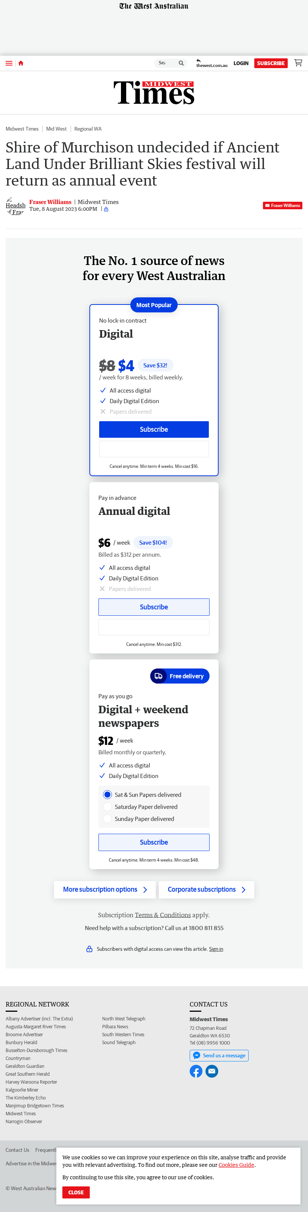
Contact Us (17, 1150)
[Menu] (9, 63)
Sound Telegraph (119, 1042)
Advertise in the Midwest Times (40, 1163)
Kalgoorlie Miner (22, 1090)
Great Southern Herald (28, 1074)
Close (76, 1192)
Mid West (56, 129)
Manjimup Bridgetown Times (35, 1105)
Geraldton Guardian (25, 1066)
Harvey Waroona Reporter (31, 1082)
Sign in (216, 949)
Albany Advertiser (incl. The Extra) (39, 1019)
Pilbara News (115, 1026)
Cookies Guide (236, 1165)
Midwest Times (22, 129)
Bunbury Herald (21, 1042)
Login (241, 63)
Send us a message (224, 1055)
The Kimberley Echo (26, 1098)
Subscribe (271, 63)
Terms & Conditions (163, 915)
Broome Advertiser (24, 1034)
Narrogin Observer (24, 1121)
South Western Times (123, 1034)
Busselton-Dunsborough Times (36, 1050)
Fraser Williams (285, 205)
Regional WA (87, 129)
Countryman (18, 1058)
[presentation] (107, 794)
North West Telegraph (123, 1019)
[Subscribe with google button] (154, 449)
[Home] (20, 63)
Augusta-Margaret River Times (36, 1026)
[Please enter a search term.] (181, 63)
